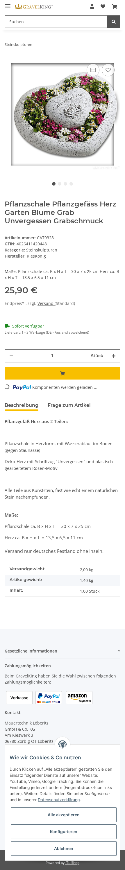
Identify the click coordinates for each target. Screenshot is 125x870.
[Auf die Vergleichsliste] (93, 70)
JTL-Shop (72, 862)
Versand (46, 303)
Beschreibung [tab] (21, 405)
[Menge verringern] (11, 356)
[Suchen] (113, 21)
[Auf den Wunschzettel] (108, 70)
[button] (92, 6)
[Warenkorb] (114, 6)
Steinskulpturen (41, 250)
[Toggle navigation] (7, 3)
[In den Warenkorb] (62, 373)
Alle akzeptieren (64, 814)
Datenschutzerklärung (59, 799)
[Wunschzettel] (102, 6)
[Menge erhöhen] (113, 356)
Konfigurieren (63, 831)
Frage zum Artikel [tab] (69, 405)
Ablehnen (63, 848)
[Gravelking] (34, 6)
